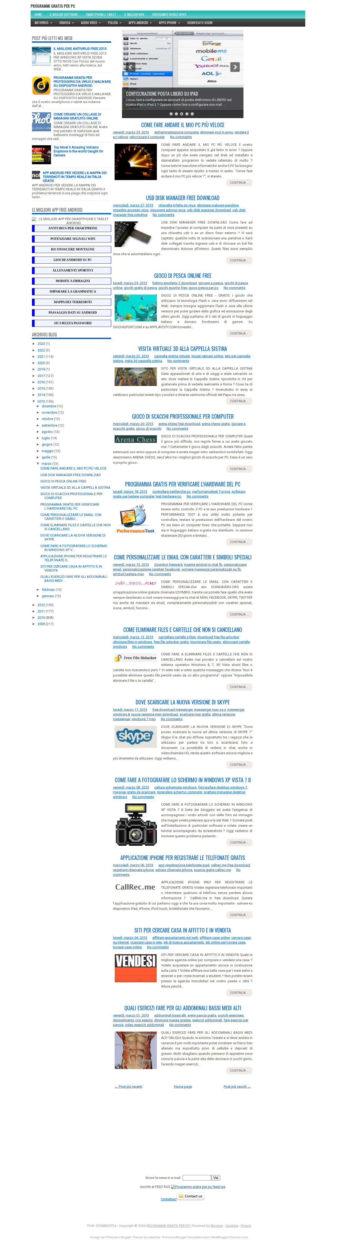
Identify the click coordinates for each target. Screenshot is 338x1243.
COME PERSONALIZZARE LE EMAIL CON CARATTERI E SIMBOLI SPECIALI (183, 557)
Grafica (66, 22)
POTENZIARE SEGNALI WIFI (72, 239)
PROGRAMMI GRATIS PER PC (53, 6)
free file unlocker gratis (171, 642)
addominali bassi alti (170, 1015)
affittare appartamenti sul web (175, 938)
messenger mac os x (210, 710)
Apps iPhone (169, 22)
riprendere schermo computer (179, 792)
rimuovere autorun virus (167, 210)
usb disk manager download (209, 210)
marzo (47, 464)
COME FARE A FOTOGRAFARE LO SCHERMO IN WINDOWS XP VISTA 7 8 (183, 779)
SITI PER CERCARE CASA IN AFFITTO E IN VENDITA (182, 930)
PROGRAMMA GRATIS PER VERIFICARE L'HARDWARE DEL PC (69, 506)
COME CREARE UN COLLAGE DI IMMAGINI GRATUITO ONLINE (77, 116)
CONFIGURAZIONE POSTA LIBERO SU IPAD (162, 93)
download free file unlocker (218, 637)
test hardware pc (168, 496)
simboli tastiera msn (128, 574)
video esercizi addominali (144, 1025)
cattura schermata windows (175, 787)
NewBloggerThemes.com (230, 1237)
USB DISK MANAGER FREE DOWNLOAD (70, 475)
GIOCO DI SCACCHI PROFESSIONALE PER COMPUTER (183, 416)
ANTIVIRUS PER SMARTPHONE (72, 228)
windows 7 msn (144, 719)
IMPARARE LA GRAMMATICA (73, 291)
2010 (41, 618)
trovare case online (127, 947)
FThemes (111, 1237)
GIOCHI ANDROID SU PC (73, 260)
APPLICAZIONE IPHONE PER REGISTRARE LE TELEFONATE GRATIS (182, 857)
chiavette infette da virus (176, 205)
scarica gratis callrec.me (212, 870)
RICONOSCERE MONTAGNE (73, 249)
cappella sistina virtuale (172, 356)
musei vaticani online (207, 356)
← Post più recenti (128, 1087)
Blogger (217, 1226)
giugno (47, 444)
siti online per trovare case (225, 942)
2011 (41, 611)
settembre (50, 425)
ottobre (48, 419)
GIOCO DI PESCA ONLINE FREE (63, 481)
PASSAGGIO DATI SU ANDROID (73, 313)
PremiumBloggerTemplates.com (185, 1237)
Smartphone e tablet (101, 14)
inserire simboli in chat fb (203, 565)
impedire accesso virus (130, 210)
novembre (50, 412)
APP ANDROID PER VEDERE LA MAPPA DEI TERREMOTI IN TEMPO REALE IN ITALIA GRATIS (75, 177)
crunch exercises (230, 1015)
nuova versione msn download (154, 714)
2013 (41, 401)
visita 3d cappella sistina (143, 361)
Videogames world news (169, 14)
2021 (41, 357)
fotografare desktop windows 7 (222, 787)
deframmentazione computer (176, 132)
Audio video (91, 22)
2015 (41, 388)
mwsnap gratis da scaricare (134, 792)
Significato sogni (200, 22)
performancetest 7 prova (211, 492)
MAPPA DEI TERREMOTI (73, 302)
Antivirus (43, 22)
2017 (41, 376)
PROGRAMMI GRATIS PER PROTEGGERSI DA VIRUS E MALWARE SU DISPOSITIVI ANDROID (82, 82)
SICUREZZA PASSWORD (73, 323)
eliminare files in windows (132, 642)
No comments (181, 137)
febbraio (49, 590)
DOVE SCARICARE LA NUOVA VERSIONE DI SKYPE (183, 702)
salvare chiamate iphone (173, 870)
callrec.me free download (230, 865)
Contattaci (168, 1199)
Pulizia (114, 22)
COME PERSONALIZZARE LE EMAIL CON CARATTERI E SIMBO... (70, 517)
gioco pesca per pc (203, 288)
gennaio (48, 596)
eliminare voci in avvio (216, 132)
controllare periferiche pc (171, 492)
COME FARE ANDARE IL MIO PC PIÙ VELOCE (73, 468)
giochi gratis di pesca (140, 288)
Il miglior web (134, 14)
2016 (41, 382)
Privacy (246, 1226)
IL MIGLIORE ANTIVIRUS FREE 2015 (80, 49)
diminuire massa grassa (172, 1020)
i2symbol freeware (168, 565)
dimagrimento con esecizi (133, 1020)
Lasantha (154, 1237)
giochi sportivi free (172, 288)
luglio (46, 438)
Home (38, 14)
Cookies (232, 1226)
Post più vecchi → (237, 1087)
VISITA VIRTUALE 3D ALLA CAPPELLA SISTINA (75, 488)
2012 (41, 605)
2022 (41, 350)
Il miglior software (64, 14)
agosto (48, 432)
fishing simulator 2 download (174, 283)
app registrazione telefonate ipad (183, 865)
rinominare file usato (205, 642)
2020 (41, 363)
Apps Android (140, 22)
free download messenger (172, 710)
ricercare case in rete (146, 942)
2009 (41, 624)
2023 (41, 344)
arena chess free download (179, 424)
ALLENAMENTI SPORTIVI (73, 270)
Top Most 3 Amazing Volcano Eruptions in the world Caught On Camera (78, 151)
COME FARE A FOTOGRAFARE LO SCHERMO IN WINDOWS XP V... (73, 548)
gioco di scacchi (148, 429)
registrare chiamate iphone (133, 870)
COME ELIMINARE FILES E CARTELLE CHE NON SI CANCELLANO (182, 629)
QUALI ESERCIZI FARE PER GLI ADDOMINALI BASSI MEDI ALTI (182, 1007)
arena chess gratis (216, 424)
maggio (48, 451)
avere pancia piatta (201, 1015)
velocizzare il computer (147, 137)
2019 (41, 369)
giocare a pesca (210, 283)
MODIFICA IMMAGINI (73, 281)
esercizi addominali (207, 1020)
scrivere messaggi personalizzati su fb (211, 569)
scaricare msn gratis (195, 714)
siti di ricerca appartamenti (183, 942)
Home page (183, 1087)
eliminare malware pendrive (217, 205)
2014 (41, 395)
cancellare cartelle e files (177, 637)
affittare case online (215, 938)
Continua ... (239, 183)
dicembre (49, 406)
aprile (46, 457)
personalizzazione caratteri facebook (151, 569)
